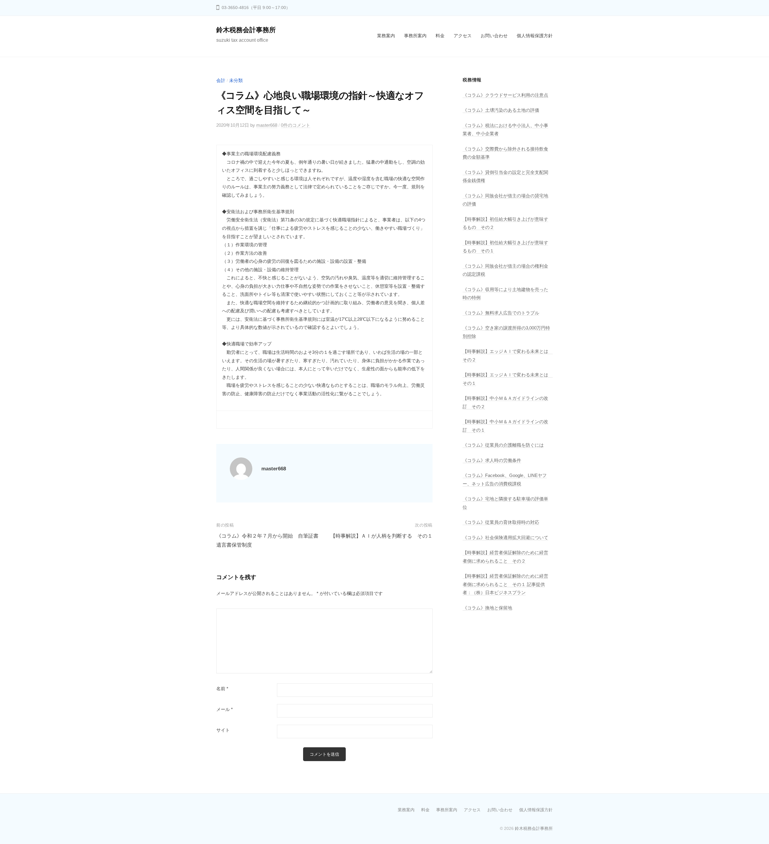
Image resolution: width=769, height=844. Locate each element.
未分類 (236, 80)
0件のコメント (295, 125)
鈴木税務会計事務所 (246, 30)
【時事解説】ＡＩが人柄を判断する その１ (381, 536)
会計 (220, 80)
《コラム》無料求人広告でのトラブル (501, 312)
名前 (222, 688)
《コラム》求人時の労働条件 (492, 460)
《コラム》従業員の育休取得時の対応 (501, 522)
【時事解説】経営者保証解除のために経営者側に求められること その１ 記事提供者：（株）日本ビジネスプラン (505, 584)
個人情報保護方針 (535, 35)
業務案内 (386, 35)
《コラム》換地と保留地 (487, 607)
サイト (223, 730)
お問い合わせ (494, 35)
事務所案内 (415, 35)
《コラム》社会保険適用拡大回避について (505, 537)
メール (224, 709)
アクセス (463, 35)
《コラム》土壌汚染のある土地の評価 (501, 110)
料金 (440, 35)
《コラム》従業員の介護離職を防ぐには (503, 445)
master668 (266, 125)
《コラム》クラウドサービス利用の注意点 (505, 95)
